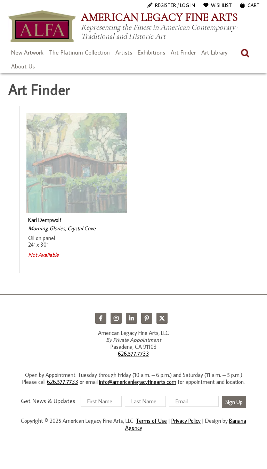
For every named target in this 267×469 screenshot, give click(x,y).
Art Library (214, 52)
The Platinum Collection (79, 52)
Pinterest (146, 318)
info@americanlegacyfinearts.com (137, 381)
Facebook (100, 318)
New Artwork (27, 52)
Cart (254, 5)
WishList (221, 5)
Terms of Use (151, 420)
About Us (23, 66)
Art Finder (183, 52)
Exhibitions (151, 52)
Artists (123, 52)
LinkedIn (131, 318)
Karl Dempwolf (45, 219)
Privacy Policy (186, 420)
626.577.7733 (133, 353)
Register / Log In (175, 5)
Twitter (162, 318)
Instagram (116, 318)
